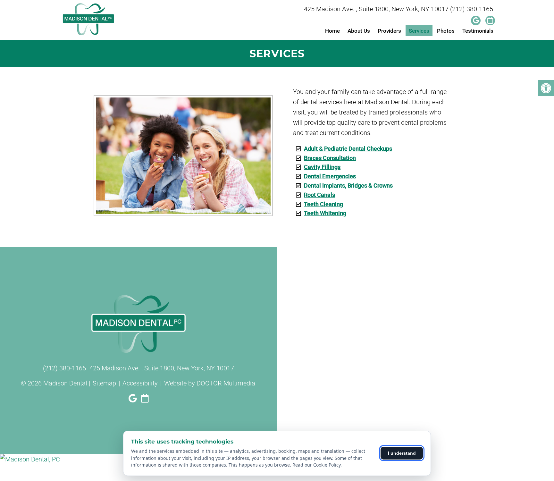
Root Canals (319, 194)
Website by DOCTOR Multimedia (209, 383)
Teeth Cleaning (323, 204)
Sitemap (104, 383)
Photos (446, 31)
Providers (389, 31)
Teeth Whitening (325, 213)
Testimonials (477, 31)
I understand (402, 453)
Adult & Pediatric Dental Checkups (348, 148)
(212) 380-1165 (471, 9)
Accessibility (140, 383)
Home (332, 31)
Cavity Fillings (322, 167)
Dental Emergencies (330, 176)
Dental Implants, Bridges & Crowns (348, 185)
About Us (359, 31)
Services (419, 31)
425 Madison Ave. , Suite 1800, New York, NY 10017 (376, 9)
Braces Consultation (330, 158)
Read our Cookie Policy (316, 465)
